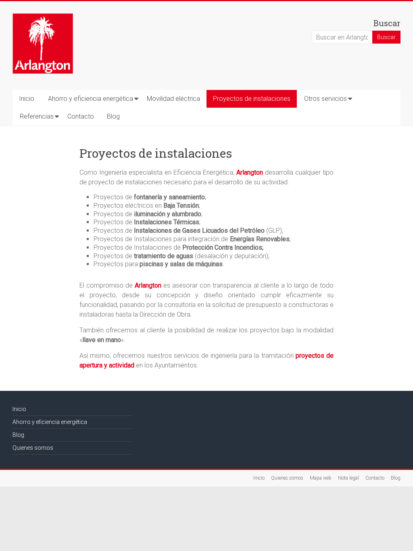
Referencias (37, 116)
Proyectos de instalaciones (251, 98)
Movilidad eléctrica (173, 98)
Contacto (80, 116)
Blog (113, 116)
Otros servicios (325, 98)
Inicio (26, 98)
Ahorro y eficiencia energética (90, 98)
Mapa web (321, 478)
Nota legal (348, 478)
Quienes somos (33, 448)
